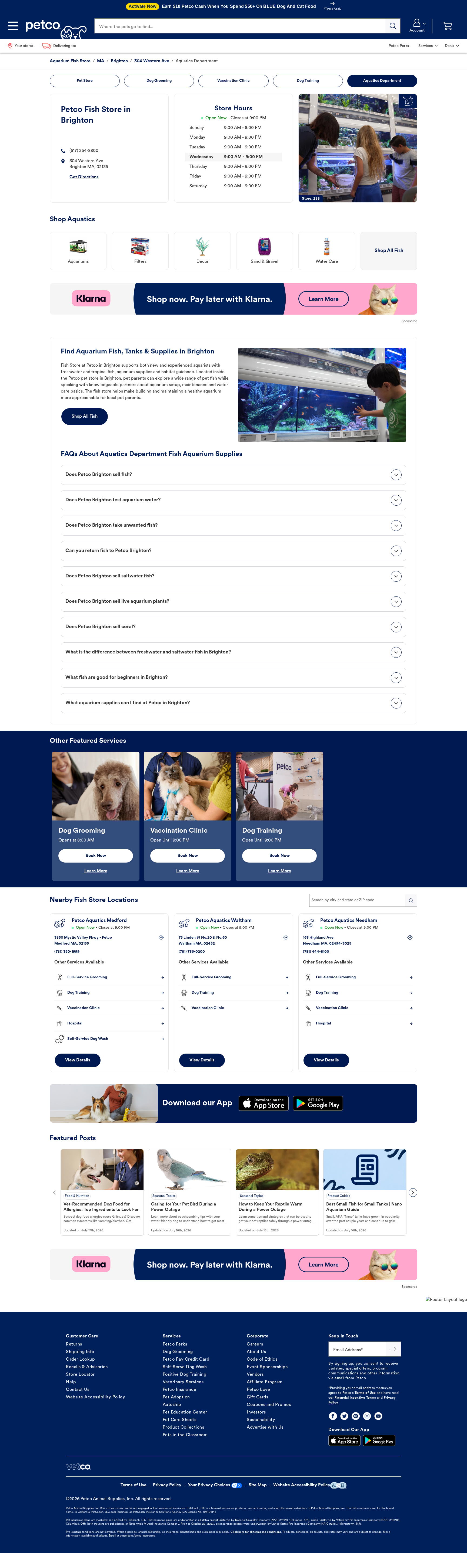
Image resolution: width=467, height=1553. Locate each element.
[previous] (54, 1192)
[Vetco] (78, 1466)
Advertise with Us (265, 1427)
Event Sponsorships (267, 1367)
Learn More (95, 871)
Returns (74, 1344)
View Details (77, 1060)
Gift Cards (257, 1397)
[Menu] (13, 25)
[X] (344, 1416)
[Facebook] (333, 1416)
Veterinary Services (183, 1382)
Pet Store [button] (85, 81)
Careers (255, 1344)
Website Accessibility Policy (95, 1397)
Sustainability (261, 1420)
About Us (256, 1352)
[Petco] (54, 26)
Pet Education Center (185, 1412)
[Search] (393, 25)
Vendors (255, 1375)
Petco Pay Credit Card (186, 1359)
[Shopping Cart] (448, 26)
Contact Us (77, 1390)
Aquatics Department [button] (382, 81)
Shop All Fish (85, 416)
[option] (96, 816)
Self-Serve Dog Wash (185, 1367)
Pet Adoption (176, 1397)
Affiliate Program (265, 1382)
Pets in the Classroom (185, 1435)
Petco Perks (175, 1344)
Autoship (172, 1405)
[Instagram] (367, 1416)
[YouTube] (378, 1416)
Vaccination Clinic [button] (233, 81)
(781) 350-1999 (66, 952)
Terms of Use (365, 1393)
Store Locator (80, 1375)
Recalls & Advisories (87, 1367)
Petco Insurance (179, 1390)
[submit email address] (393, 1349)
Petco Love (258, 1390)
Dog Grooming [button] (159, 81)
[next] (413, 1192)
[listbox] (233, 816)
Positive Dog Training (184, 1375)
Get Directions (84, 177)
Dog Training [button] (308, 81)
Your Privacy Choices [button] (209, 1485)
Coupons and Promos (269, 1405)
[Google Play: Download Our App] (379, 1440)
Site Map (258, 1485)
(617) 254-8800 (83, 151)
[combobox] (363, 900)
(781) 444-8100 (316, 952)
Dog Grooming (178, 1352)
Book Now (96, 856)
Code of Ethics (262, 1359)
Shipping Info (80, 1352)
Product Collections (183, 1427)
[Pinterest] (355, 1416)
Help (71, 1382)
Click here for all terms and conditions (256, 1532)
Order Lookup (80, 1359)
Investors (256, 1412)
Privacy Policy (167, 1485)
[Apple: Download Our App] (344, 1440)
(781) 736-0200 (192, 952)
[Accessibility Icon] (338, 1485)
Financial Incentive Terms (355, 1397)
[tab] (233, 474)
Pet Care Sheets (179, 1420)
